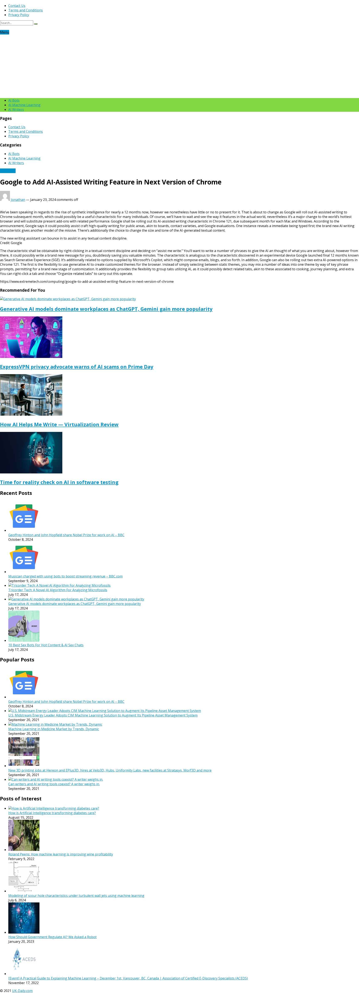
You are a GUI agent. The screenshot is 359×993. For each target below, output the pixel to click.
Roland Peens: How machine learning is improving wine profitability (60, 854)
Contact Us (16, 5)
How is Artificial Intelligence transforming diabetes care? (52, 813)
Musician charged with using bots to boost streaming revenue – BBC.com (65, 576)
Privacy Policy (18, 14)
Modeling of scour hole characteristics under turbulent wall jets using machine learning (76, 895)
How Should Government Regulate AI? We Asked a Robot (52, 937)
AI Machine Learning (24, 105)
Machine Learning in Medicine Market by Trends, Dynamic (53, 729)
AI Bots (14, 100)
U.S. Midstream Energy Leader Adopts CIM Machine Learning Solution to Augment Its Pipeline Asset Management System (103, 715)
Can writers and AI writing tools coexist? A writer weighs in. (54, 784)
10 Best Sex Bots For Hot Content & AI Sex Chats (46, 645)
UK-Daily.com (22, 990)
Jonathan (18, 199)
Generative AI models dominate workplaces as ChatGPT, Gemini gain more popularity (106, 308)
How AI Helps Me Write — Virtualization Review (59, 424)
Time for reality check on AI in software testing (59, 482)
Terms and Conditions (25, 10)
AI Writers (16, 109)
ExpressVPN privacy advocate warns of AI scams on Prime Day (76, 366)
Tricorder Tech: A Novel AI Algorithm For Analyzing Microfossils (57, 590)
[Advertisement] (179, 66)
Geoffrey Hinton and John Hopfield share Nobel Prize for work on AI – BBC (66, 535)
